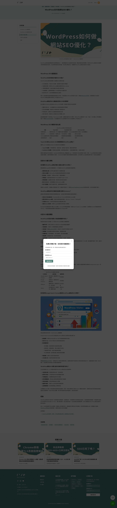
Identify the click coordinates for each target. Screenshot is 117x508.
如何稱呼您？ (48, 250)
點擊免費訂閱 (49, 261)
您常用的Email (48, 255)
